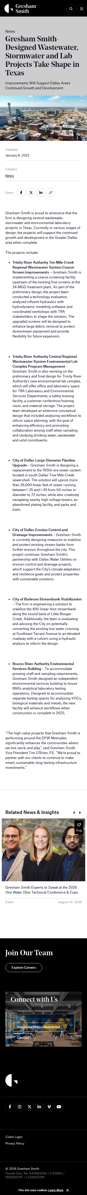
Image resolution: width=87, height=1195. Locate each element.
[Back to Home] (11, 1081)
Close (67, 1190)
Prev (73, 812)
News (9, 176)
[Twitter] (29, 1107)
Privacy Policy (14, 1143)
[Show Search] (71, 9)
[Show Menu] (81, 9)
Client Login (14, 1137)
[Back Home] (20, 8)
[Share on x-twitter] (31, 192)
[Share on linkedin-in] (40, 192)
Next (80, 812)
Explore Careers (24, 967)
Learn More (55, 1190)
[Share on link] (50, 192)
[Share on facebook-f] (21, 192)
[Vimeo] (49, 1107)
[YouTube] (58, 1107)
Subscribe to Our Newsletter (38, 1027)
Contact (23, 1038)
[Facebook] (9, 1107)
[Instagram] (19, 1107)
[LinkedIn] (39, 1107)
